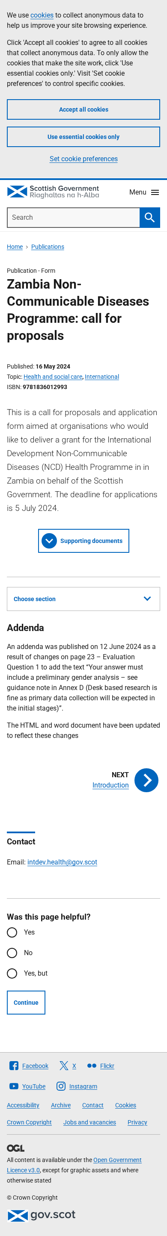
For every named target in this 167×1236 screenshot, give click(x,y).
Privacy (137, 1122)
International (102, 376)
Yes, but (36, 973)
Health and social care (53, 376)
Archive (61, 1105)
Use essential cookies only (83, 136)
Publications (47, 246)
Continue (26, 1002)
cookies (42, 15)
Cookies (125, 1105)
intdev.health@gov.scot (62, 862)
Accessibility (23, 1105)
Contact (93, 1105)
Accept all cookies (83, 109)
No (28, 953)
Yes (29, 932)
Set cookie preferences (84, 159)
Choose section (35, 599)
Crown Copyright (29, 1122)
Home (15, 246)
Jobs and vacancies (89, 1122)
